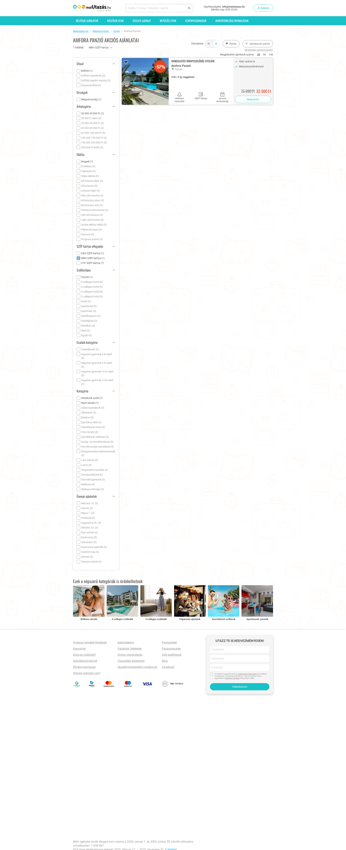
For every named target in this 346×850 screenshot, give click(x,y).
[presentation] (268, 600)
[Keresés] (189, 8)
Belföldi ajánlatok (87, 21)
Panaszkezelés (171, 648)
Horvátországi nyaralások (232, 21)
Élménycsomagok (195, 21)
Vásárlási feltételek (129, 648)
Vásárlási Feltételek (232, 678)
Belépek (264, 8)
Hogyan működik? (84, 654)
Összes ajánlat (142, 21)
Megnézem (253, 99)
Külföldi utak (115, 21)
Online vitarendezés (129, 654)
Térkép (232, 43)
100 (271, 54)
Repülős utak (168, 21)
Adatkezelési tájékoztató (247, 674)
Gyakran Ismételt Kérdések (90, 642)
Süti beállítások (171, 654)
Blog (165, 661)
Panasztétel (169, 642)
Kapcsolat (79, 648)
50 (264, 54)
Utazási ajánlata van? (87, 673)
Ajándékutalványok (85, 661)
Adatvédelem (125, 642)
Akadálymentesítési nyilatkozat (137, 667)
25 (258, 54)
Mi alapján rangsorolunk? (259, 49)
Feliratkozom (239, 686)
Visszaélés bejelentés (131, 661)
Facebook (168, 667)
